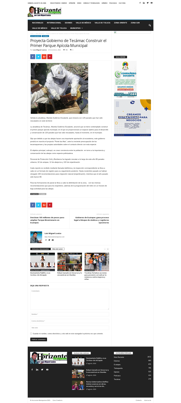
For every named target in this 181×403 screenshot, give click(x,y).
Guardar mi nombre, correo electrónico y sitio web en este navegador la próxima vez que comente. (68, 334)
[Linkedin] (143, 3)
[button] (149, 25)
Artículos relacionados (40, 249)
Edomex (68, 23)
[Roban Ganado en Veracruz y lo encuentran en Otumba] (69, 262)
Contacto (139, 400)
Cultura (122, 3)
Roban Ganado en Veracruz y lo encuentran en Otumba (69, 274)
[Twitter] (147, 3)
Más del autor (57, 249)
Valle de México (83, 23)
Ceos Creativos (57, 400)
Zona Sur (135, 23)
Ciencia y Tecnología (91, 3)
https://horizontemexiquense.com (54, 237)
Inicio (31, 33)
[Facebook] (140, 3)
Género (104, 3)
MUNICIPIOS (75, 28)
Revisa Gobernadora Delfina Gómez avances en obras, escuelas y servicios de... (97, 384)
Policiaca (113, 3)
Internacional (54, 23)
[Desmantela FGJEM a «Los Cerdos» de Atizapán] (42, 262)
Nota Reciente (40, 33)
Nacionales (37, 23)
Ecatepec (117, 365)
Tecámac (45, 36)
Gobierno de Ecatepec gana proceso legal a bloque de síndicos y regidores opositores (91, 220)
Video (79, 3)
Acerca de (147, 400)
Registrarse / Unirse (58, 3)
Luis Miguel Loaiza (40, 50)
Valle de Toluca (102, 23)
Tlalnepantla (118, 368)
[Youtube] (151, 3)
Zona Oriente (120, 23)
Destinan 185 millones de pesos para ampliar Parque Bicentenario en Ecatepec (47, 220)
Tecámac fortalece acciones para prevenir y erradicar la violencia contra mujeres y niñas (95, 276)
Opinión (72, 3)
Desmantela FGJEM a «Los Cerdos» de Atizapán (40, 274)
